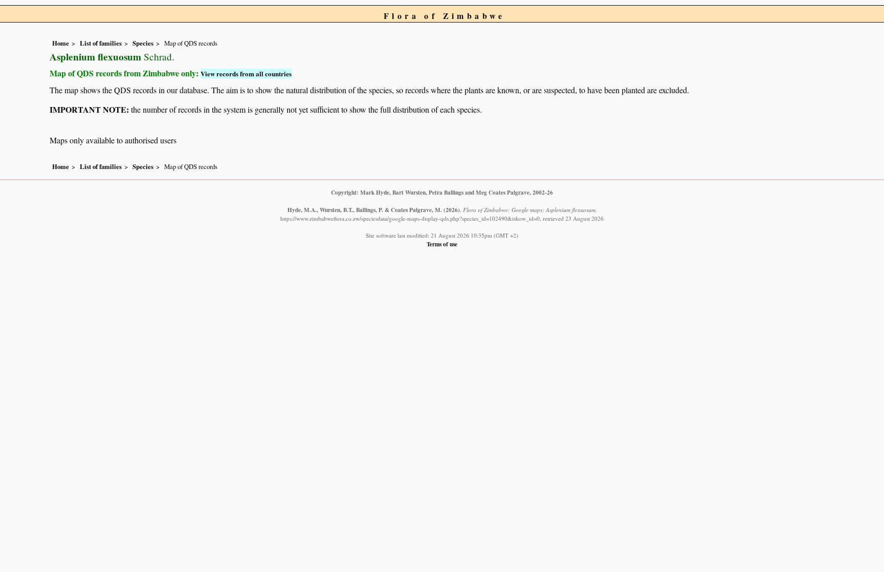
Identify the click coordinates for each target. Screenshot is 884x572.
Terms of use (442, 244)
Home (60, 43)
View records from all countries (246, 73)
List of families (101, 43)
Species (142, 43)
